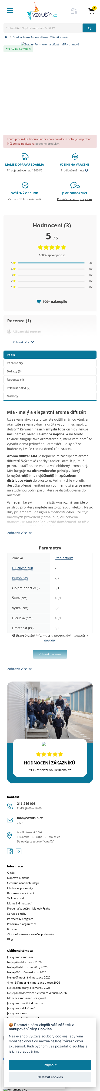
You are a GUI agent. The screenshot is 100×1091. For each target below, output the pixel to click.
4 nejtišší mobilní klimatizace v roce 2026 (33, 983)
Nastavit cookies (50, 1077)
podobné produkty (47, 144)
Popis (11, 355)
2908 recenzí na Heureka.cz (49, 770)
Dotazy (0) (14, 371)
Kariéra (12, 929)
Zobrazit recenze (50, 654)
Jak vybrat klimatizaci (20, 957)
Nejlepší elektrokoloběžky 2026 (27, 967)
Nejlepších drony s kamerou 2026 (28, 988)
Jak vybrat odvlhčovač (21, 1008)
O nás (11, 873)
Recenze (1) (15, 379)
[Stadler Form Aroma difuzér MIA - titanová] (50, 44)
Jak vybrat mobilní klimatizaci (25, 1003)
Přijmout (50, 1065)
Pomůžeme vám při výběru (74, 199)
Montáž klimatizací (19, 903)
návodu (49, 640)
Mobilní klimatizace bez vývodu (27, 998)
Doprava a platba (18, 878)
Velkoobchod (15, 898)
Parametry (15, 363)
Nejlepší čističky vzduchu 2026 (26, 972)
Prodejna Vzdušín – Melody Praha (28, 908)
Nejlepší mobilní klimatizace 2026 (28, 977)
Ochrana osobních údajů (23, 883)
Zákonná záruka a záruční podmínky (30, 934)
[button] (91, 10)
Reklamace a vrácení (20, 893)
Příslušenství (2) (18, 388)
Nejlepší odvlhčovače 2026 (24, 962)
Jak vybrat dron (17, 1013)
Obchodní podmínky (20, 888)
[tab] (50, 900)
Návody (12, 396)
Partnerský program (20, 919)
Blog (10, 939)
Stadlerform (64, 558)
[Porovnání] (74, 14)
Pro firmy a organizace (22, 924)
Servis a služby (16, 914)
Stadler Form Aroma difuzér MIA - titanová (40, 37)
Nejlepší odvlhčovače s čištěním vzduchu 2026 (37, 993)
